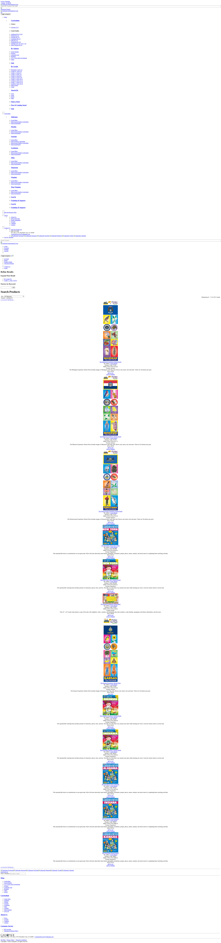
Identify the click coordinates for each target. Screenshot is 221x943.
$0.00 (8, 3)
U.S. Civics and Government (19, 58)
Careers (13, 225)
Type (12, 93)
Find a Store (15, 102)
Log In (13, 197)
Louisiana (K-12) (15, 39)
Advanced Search (5, 9)
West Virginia (16, 187)
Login (5, 246)
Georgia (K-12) (15, 37)
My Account (7, 929)
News (5, 918)
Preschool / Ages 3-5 (16, 70)
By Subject (15, 48)
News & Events (15, 218)
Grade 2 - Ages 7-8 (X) (10, 280)
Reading (13, 56)
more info (110, 694)
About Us (13, 217)
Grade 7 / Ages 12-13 (17, 82)
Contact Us (7, 228)
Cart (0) (6, 251)
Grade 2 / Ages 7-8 (16, 74)
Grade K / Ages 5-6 (16, 71)
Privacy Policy (11, 940)
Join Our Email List (16, 229)
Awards (13, 222)
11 (12, 300)
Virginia (14, 177)
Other (12, 59)
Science (13, 53)
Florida (13, 127)
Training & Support (18, 200)
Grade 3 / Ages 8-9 (16, 76)
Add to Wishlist (110, 374)
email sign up (4, 872)
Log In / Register (5, 1)
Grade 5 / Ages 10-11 (17, 79)
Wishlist (6, 249)
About (6, 215)
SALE (6, 892)
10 (10, 300)
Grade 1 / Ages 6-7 (16, 73)
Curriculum (15, 20)
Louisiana (14, 148)
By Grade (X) (8, 279)
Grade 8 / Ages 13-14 (17, 84)
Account (6, 248)
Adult (12, 87)
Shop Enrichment (16, 123)
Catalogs (13, 223)
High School (14, 85)
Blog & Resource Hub (10, 212)
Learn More (14, 120)
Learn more (7, 899)
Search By (14, 90)
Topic (12, 95)
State (12, 98)
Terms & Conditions (21, 940)
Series (12, 97)
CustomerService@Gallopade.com (20, 234)
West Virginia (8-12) (16, 45)
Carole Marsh (113, 363)
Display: (3, 298)
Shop (5, 17)
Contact (3, 3)
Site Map (3, 940)
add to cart (110, 373)
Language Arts (15, 55)
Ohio (13, 158)
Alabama (14, 117)
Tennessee (14, 167)
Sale (12, 63)
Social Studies (15, 52)
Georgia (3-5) (14, 27)
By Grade (14, 66)
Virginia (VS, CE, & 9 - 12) (18, 43)
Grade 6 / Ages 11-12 (17, 80)
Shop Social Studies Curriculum (19, 122)
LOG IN (6, 911)
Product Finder (8, 262)
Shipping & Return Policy (11, 931)
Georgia (14, 136)
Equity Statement (15, 220)
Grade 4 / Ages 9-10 (16, 77)
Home (6, 260)
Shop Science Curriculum (18, 141)
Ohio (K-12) (14, 40)
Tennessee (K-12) (16, 42)
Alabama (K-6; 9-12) (17, 34)
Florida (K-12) (15, 36)
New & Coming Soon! (19, 105)
